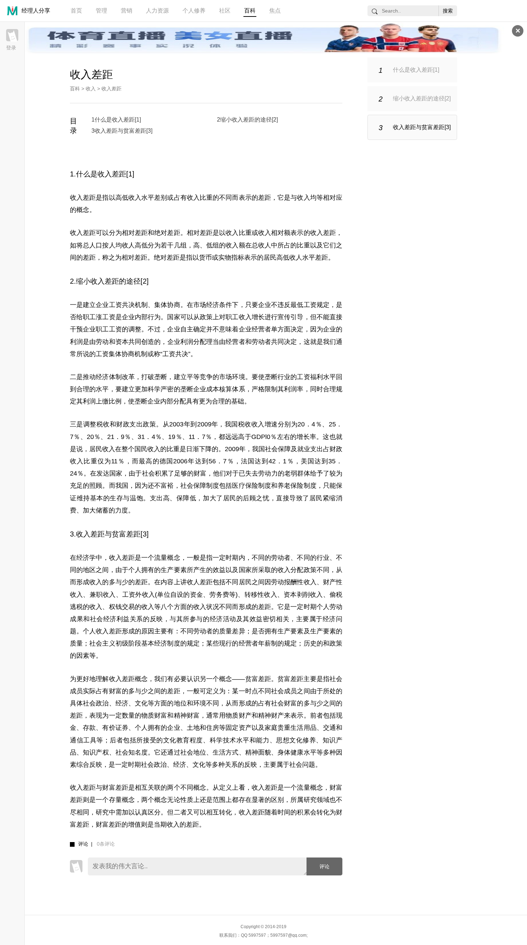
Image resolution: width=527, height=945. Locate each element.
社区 (225, 11)
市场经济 (206, 304)
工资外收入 (138, 594)
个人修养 (193, 11)
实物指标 (231, 257)
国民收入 (147, 449)
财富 (200, 473)
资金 (196, 594)
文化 (141, 703)
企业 (264, 304)
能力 (262, 740)
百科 (250, 11)
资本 (121, 341)
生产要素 (173, 569)
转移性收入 (260, 594)
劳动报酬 (284, 582)
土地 (193, 727)
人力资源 (157, 11)
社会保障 (278, 449)
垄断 (160, 377)
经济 (121, 703)
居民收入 (102, 449)
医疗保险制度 (251, 485)
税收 (103, 424)
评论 (324, 866)
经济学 (86, 557)
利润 (76, 341)
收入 (91, 88)
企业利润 (180, 341)
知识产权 (96, 752)
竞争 (206, 377)
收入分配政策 (297, 569)
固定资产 (238, 727)
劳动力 (267, 473)
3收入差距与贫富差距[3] (121, 131)
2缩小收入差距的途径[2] (247, 120)
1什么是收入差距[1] (116, 120)
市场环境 (232, 377)
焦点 (275, 11)
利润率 (293, 389)
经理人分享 (36, 11)
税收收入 (251, 424)
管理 (101, 11)
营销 (126, 11)
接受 (149, 740)
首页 (76, 11)
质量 (76, 643)
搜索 (448, 11)
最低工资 (303, 304)
